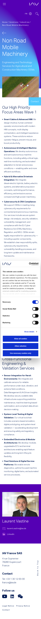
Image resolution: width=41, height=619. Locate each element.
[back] (4, 32)
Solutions (13, 22)
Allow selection (20, 346)
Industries (25, 22)
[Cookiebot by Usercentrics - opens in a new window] (29, 263)
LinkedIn (10, 534)
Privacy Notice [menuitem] (23, 606)
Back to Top (38, 568)
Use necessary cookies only (20, 353)
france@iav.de (9, 582)
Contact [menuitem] (6, 610)
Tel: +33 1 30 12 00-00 (13, 579)
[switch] (35, 309)
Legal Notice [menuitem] (8, 606)
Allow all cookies (20, 339)
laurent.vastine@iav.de (16, 528)
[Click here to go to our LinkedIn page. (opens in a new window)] (12, 596)
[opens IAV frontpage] (34, 4)
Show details (29, 332)
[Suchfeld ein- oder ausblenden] (37, 14)
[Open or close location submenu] (30, 14)
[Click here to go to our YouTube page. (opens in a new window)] (4, 596)
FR (26, 14)
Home (5, 22)
